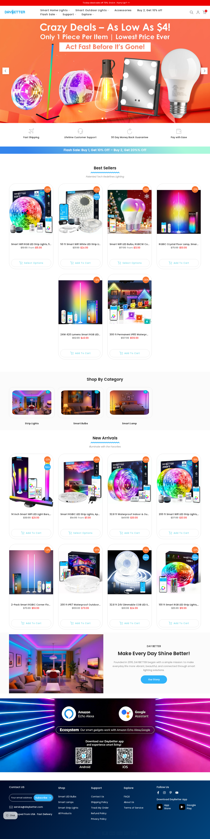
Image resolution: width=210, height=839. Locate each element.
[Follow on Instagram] (164, 793)
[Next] (204, 71)
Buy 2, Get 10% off (149, 10)
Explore (87, 14)
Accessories (123, 10)
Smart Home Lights (54, 10)
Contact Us (97, 796)
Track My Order (100, 807)
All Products (65, 813)
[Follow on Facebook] (158, 793)
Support (68, 14)
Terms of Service (133, 807)
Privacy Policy (98, 819)
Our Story (154, 679)
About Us (129, 802)
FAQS (127, 796)
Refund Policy (98, 813)
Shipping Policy (99, 802)
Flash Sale (47, 14)
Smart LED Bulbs (67, 796)
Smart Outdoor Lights (91, 10)
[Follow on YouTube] (176, 793)
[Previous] (5, 71)
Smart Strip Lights (68, 807)
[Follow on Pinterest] (170, 793)
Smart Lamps (66, 802)
